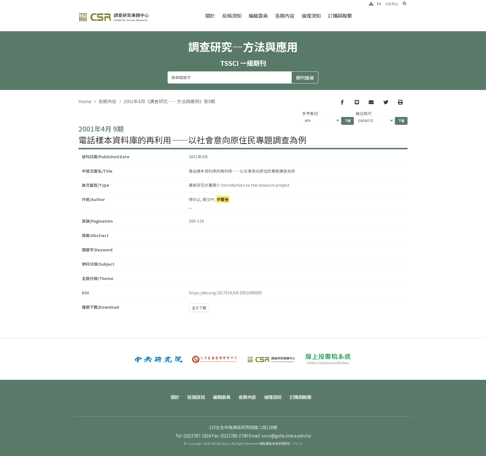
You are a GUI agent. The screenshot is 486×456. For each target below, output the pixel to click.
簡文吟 (208, 199)
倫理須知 (311, 15)
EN (379, 3)
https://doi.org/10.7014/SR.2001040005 (225, 292)
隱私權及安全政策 (272, 443)
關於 (210, 15)
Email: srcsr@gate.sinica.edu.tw (280, 435)
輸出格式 (364, 113)
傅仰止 (195, 199)
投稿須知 (231, 15)
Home (84, 101)
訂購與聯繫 (340, 15)
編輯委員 (258, 15)
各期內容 (284, 15)
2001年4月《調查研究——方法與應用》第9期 (169, 101)
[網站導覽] (371, 3)
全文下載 (199, 307)
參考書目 (310, 113)
